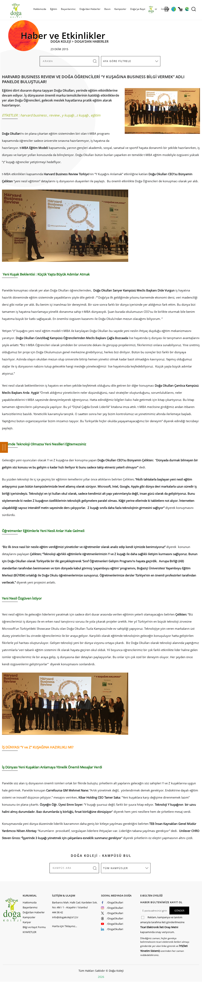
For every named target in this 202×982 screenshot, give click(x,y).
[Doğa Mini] (160, 9)
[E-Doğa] (186, 9)
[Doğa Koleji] (12, 909)
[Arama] (193, 9)
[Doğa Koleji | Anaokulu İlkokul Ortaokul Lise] (12, 10)
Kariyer (27, 922)
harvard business (33, 115)
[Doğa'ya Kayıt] (167, 9)
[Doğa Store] (180, 9)
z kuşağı (82, 115)
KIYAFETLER (29, 932)
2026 (101, 977)
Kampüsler (120, 9)
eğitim (95, 115)
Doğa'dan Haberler (89, 9)
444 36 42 (57, 912)
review (54, 115)
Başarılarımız (30, 907)
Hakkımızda (29, 902)
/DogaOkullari (115, 902)
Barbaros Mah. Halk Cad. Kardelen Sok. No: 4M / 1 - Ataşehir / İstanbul (74, 905)
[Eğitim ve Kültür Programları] (173, 9)
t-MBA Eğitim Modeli (34, 148)
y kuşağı (68, 115)
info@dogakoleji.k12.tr (65, 917)
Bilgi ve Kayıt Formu (34, 927)
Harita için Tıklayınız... (64, 926)
